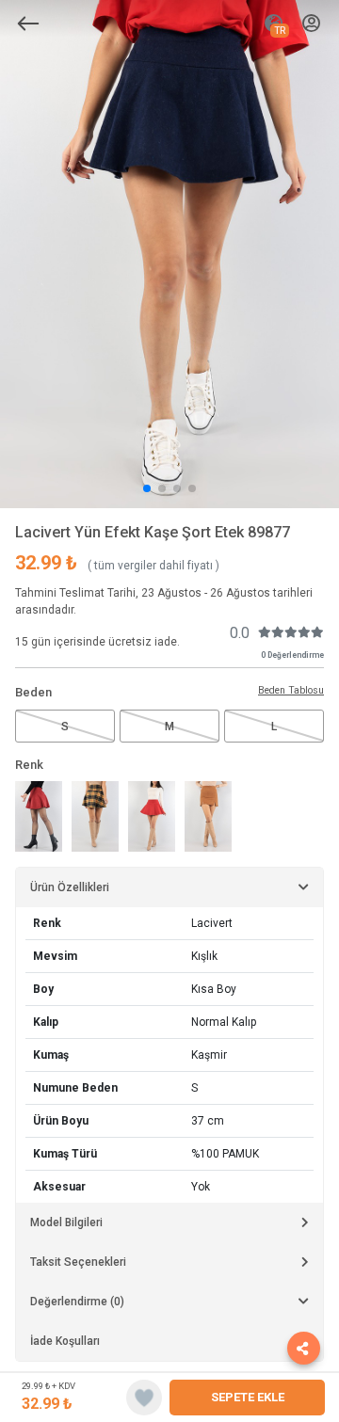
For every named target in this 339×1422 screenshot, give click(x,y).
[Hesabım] (311, 24)
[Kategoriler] (28, 23)
